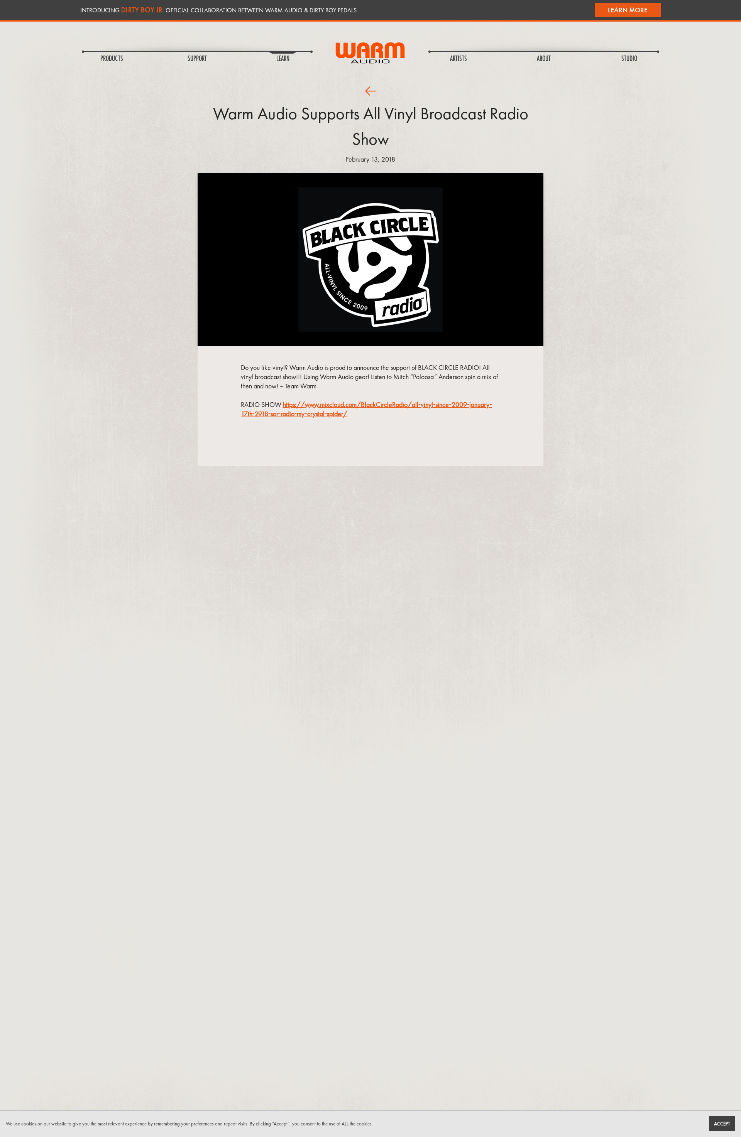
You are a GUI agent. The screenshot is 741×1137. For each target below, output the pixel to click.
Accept (722, 1123)
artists (458, 59)
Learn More (628, 9)
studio (629, 59)
